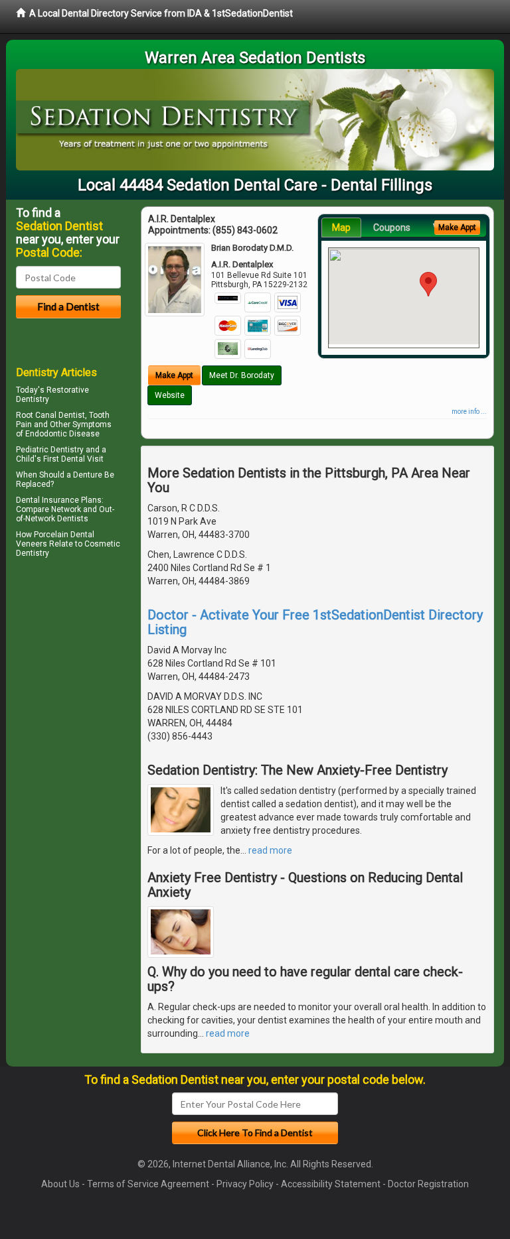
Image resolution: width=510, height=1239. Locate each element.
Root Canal (36, 415)
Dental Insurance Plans (59, 500)
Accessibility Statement (331, 1184)
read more (270, 850)
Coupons (391, 227)
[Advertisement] (84, 677)
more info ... (469, 411)
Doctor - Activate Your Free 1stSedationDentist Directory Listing (315, 622)
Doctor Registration (428, 1184)
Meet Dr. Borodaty (241, 375)
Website (170, 395)
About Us (60, 1184)
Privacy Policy (245, 1184)
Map (341, 227)
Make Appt (174, 375)
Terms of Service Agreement (148, 1184)
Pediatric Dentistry (50, 449)
